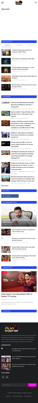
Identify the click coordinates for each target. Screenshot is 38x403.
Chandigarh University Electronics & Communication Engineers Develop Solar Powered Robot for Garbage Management (22, 155)
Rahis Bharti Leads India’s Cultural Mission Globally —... (24, 77)
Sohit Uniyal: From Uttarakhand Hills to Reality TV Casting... (16, 295)
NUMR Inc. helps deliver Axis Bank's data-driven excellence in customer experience (22, 135)
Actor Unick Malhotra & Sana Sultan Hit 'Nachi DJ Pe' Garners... (24, 357)
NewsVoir (8, 396)
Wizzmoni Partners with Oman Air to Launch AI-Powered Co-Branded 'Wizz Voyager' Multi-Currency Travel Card (23, 179)
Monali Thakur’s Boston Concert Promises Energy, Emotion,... (24, 85)
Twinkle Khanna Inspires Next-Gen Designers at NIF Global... (22, 51)
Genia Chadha (15, 242)
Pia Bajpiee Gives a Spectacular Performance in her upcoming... (24, 349)
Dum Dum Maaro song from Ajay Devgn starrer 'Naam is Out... (23, 230)
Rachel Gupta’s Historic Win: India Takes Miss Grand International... (23, 248)
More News (4, 185)
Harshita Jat (15, 54)
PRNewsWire (27, 396)
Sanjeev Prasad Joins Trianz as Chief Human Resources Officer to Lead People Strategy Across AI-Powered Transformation (22, 166)
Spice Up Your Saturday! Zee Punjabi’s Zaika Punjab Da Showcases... (23, 365)
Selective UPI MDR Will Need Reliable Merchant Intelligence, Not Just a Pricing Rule (22, 105)
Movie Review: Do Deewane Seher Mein (23, 59)
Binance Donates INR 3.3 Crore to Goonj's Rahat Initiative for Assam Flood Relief (22, 144)
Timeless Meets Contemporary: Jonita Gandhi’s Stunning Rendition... (23, 68)
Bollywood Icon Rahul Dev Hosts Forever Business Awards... (24, 239)
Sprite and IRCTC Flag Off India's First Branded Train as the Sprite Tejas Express (23, 114)
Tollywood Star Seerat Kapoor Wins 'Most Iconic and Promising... (24, 256)
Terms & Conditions (17, 396)
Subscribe (32, 385)
